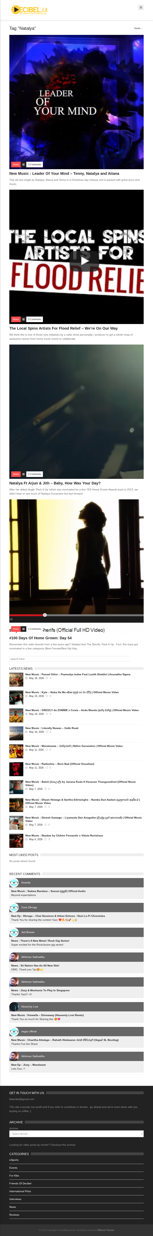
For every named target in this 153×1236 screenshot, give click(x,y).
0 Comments (34, 164)
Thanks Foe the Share (24, 1043)
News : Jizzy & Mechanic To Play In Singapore (40, 990)
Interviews (15, 1199)
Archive (13, 1128)
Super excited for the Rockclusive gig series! (37, 944)
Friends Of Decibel (20, 1183)
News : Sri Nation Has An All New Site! (35, 965)
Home (137, 28)
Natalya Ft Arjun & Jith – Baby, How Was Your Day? (55, 483)
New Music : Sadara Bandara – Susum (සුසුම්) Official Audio (48, 891)
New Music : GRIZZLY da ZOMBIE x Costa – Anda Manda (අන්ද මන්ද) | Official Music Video (82, 710)
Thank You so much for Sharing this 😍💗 (35, 1019)
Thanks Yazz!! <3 (21, 994)
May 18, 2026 (36, 678)
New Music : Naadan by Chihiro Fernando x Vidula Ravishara (64, 835)
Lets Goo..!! (18, 1068)
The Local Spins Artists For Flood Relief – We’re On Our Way (63, 328)
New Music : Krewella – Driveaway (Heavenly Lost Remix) (47, 1015)
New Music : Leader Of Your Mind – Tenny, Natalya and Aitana (64, 173)
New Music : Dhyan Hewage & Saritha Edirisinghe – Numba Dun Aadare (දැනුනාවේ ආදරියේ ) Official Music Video (82, 801)
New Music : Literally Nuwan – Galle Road (51, 728)
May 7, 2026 (36, 789)
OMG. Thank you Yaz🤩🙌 (27, 969)
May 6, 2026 (36, 839)
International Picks (20, 1191)
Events (13, 1167)
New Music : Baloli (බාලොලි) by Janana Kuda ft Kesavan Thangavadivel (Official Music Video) (80, 783)
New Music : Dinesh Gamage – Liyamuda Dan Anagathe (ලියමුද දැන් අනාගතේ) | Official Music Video (83, 819)
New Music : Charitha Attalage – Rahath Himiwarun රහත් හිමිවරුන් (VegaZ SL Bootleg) (65, 1039)
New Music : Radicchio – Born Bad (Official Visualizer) (59, 763)
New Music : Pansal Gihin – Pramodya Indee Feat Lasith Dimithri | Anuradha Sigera (77, 674)
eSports (13, 1159)
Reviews (14, 1214)
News (12, 1206)
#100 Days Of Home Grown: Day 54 (40, 638)
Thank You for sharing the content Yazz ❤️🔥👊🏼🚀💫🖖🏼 (44, 919)
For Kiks (14, 1175)
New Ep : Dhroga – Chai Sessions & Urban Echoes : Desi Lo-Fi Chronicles (58, 915)
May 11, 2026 (36, 749)
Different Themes (105, 1230)
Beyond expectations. (24, 895)
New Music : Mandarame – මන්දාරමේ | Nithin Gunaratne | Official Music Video (74, 745)
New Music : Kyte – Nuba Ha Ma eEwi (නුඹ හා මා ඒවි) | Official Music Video (72, 692)
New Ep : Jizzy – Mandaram (28, 1064)
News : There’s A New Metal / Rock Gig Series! (40, 940)
